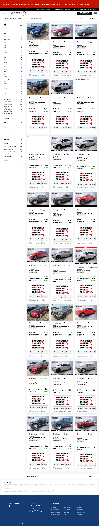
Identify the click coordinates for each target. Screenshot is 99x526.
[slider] (5, 28)
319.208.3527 (40, 9)
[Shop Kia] (5, 13)
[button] (48, 31)
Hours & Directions (85, 14)
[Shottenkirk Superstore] (16, 13)
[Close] (96, 4)
